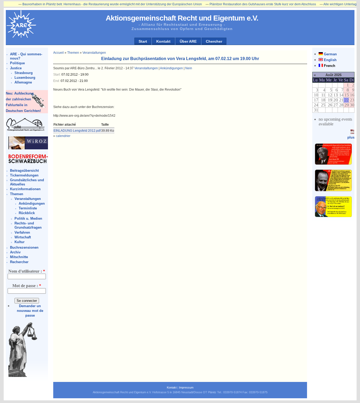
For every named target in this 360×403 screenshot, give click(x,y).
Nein (188, 68)
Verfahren (22, 232)
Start (143, 41)
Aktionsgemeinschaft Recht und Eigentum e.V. (182, 18)
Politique (17, 63)
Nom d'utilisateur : (26, 271)
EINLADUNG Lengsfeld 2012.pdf (77, 130)
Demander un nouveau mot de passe (30, 310)
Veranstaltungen (27, 199)
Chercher (214, 41)
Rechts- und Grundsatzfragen (28, 225)
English (330, 60)
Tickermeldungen (24, 175)
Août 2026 (333, 75)
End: (57, 81)
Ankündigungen (32, 203)
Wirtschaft (22, 237)
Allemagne (23, 82)
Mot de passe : (26, 285)
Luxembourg (24, 78)
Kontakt (163, 41)
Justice (16, 68)
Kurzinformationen (25, 189)
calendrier (63, 136)
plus (350, 137)
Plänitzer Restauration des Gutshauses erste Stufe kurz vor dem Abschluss (254, 4)
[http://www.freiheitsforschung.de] (25, 130)
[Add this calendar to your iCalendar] (352, 133)
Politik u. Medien (28, 218)
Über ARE (188, 41)
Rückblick (27, 213)
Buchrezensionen (24, 247)
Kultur (19, 242)
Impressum (186, 387)
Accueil (58, 53)
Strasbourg (23, 73)
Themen (16, 194)
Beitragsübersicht (24, 171)
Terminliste (28, 208)
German (330, 54)
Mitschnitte (19, 257)
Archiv (15, 252)
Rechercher (19, 262)
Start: (57, 74)
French (329, 66)
